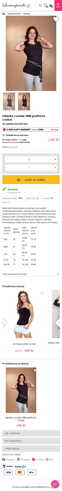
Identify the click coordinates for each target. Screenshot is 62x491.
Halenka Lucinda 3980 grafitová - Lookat (21, 419)
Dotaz (4, 202)
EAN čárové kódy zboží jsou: (15, 274)
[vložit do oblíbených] (56, 19)
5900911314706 (15, 274)
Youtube (39, 459)
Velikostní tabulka (9, 198)
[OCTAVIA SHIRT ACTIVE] (24, 314)
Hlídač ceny (31, 198)
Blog (51, 459)
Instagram (25, 459)
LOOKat (13, 147)
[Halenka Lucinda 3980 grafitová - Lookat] (21, 390)
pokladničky (10, 142)
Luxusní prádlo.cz (19, 5)
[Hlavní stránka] (4, 13)
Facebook (10, 459)
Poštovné (46, 198)
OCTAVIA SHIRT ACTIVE (24, 344)
